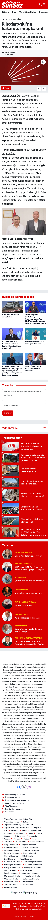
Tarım (30, 833)
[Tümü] (44, 428)
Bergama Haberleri (12, 850)
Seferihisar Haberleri (31, 879)
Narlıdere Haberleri (33, 876)
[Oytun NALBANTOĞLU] (7, 604)
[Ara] (40, 4)
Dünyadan (37, 827)
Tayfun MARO (21, 590)
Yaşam (7, 839)
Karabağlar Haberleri (13, 865)
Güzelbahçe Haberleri (33, 862)
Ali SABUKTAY (21, 577)
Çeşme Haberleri (11, 856)
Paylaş (7, 88)
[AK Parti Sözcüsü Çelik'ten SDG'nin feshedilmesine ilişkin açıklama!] (12, 334)
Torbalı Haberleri (11, 884)
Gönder (8, 413)
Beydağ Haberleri (31, 850)
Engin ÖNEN (21, 626)
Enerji (24, 830)
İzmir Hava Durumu (12, 797)
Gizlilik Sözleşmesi (11, 822)
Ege (14, 12)
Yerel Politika (21, 842)
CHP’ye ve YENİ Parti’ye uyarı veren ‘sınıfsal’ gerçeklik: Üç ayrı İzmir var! (30, 568)
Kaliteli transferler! (23, 605)
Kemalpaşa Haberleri (32, 867)
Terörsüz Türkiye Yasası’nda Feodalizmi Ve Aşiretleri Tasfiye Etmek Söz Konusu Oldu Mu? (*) (30, 643)
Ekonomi (14, 830)
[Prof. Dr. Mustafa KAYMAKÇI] (7, 641)
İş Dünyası (8, 833)
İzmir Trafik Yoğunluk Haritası (17, 800)
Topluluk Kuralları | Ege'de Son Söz (18, 825)
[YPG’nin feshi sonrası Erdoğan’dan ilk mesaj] (35, 334)
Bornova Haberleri (11, 853)
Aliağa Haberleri (11, 845)
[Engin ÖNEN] (7, 629)
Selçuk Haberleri (11, 882)
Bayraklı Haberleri (30, 847)
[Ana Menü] (44, 4)
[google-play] (30, 893)
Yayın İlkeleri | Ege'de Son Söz (16, 827)
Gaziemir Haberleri (12, 862)
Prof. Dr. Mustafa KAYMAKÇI (28, 638)
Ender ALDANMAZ (23, 564)
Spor (34, 839)
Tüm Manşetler (11, 806)
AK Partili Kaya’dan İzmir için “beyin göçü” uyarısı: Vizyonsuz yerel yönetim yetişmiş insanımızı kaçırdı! (12, 371)
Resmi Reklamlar (10, 887)
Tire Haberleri (27, 882)
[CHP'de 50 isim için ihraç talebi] (12, 307)
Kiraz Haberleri (10, 870)
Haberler (6, 19)
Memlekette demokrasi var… (28, 593)
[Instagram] (28, 787)
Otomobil (20, 833)
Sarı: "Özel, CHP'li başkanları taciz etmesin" (33, 369)
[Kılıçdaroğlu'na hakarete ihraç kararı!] (24, 71)
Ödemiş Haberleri (11, 879)
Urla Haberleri (27, 884)
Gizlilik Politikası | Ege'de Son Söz (18, 819)
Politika (17, 19)
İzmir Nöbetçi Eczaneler (15, 795)
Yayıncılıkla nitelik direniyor (27, 618)
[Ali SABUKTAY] (7, 579)
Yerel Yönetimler (27, 12)
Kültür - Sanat (19, 836)
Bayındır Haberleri (11, 847)
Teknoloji (8, 842)
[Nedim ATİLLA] (7, 616)
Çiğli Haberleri (28, 856)
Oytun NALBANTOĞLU (25, 602)
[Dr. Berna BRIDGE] (7, 554)
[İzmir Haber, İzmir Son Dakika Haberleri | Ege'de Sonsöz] (12, 4)
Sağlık (26, 839)
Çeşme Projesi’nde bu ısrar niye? (30, 581)
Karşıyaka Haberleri (12, 867)
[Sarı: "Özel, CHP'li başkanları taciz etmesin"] (35, 359)
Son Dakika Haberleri (14, 809)
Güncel (5, 12)
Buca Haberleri (29, 853)
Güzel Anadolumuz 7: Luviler (28, 556)
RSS (7, 906)
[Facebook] (19, 787)
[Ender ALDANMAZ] (7, 567)
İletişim (26, 822)
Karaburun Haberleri (33, 865)
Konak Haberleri (11, 873)
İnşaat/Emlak (36, 830)
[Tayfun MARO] (7, 591)
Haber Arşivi (10, 812)
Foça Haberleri (26, 859)
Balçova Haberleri (29, 845)
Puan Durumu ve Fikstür (14, 803)
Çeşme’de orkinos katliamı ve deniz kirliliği (28, 630)
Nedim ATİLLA (21, 615)
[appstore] (16, 893)
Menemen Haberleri (12, 876)
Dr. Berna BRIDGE (23, 553)
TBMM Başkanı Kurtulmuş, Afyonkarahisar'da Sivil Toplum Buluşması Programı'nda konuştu (35, 319)
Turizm (39, 833)
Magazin (33, 836)
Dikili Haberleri (10, 859)
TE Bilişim (30, 916)
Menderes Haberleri (30, 873)
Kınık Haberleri (26, 870)
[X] (24, 787)
